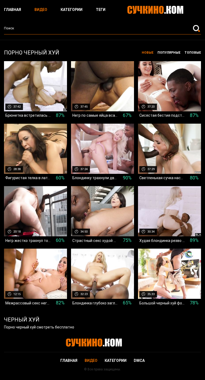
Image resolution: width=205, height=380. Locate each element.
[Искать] (197, 28)
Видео (40, 9)
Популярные (168, 52)
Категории (71, 9)
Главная (12, 9)
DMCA (139, 360)
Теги (100, 9)
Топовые (192, 52)
